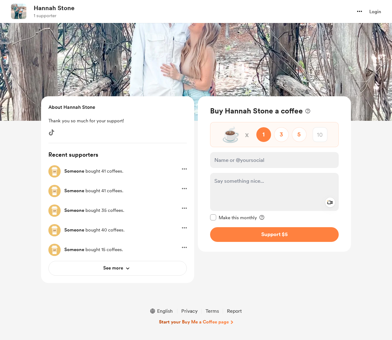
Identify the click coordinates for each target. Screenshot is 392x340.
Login (375, 11)
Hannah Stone (54, 8)
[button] (359, 11)
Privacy (189, 311)
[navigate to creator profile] (18, 11)
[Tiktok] (51, 132)
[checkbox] (233, 217)
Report (234, 311)
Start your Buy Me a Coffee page (194, 322)
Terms (212, 311)
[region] (274, 174)
